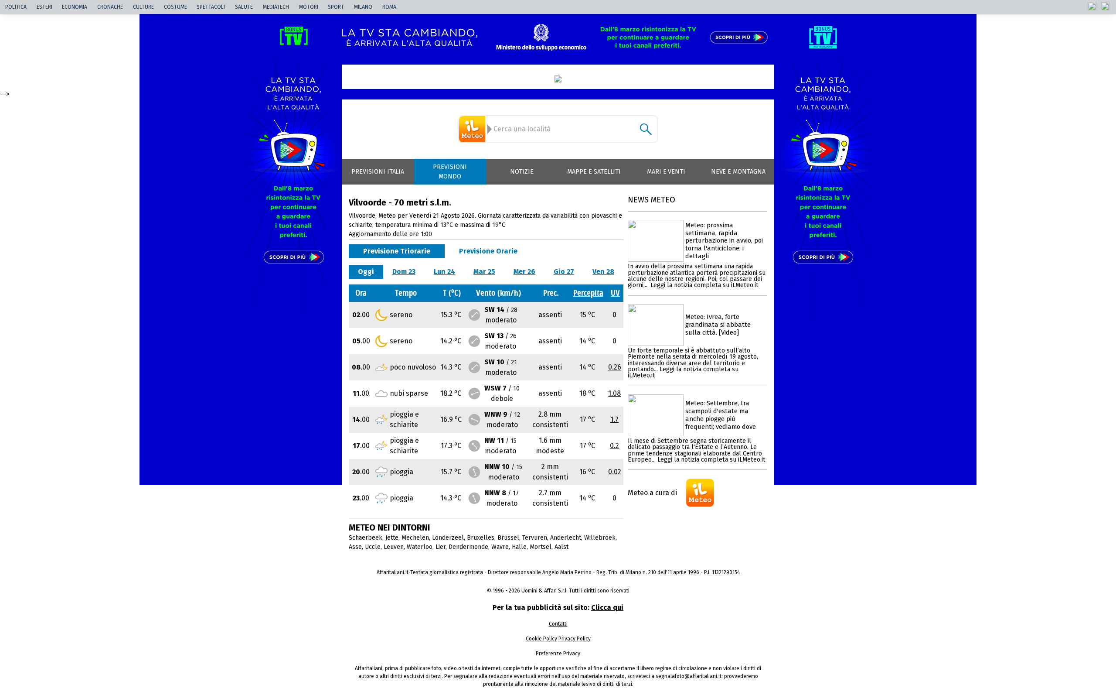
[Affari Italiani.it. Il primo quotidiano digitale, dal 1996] (558, 78)
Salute (244, 7)
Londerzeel (448, 537)
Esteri (44, 7)
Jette (391, 537)
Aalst (561, 547)
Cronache (110, 7)
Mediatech (276, 7)
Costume (175, 7)
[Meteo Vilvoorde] (473, 129)
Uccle (373, 547)
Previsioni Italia (377, 171)
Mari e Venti (666, 171)
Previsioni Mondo (450, 171)
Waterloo (419, 547)
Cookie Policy (541, 639)
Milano (363, 7)
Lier (441, 547)
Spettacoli (211, 7)
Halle (519, 547)
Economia (74, 7)
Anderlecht (565, 537)
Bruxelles (480, 537)
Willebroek (600, 537)
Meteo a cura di (652, 493)
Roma (389, 7)
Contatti (558, 624)
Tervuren (534, 537)
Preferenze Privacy (558, 653)
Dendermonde (468, 547)
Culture (143, 7)
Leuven (394, 547)
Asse (355, 547)
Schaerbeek (365, 537)
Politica (16, 7)
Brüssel (508, 537)
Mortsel (540, 547)
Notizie (522, 171)
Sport (336, 7)
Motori (308, 7)
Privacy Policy (574, 639)
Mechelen (415, 537)
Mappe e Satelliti (594, 171)
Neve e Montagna (738, 171)
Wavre (500, 547)
